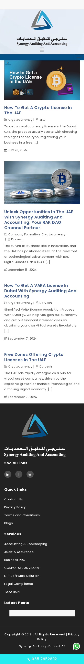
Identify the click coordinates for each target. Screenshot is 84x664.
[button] (42, 49)
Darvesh (17, 239)
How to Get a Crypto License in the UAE (38, 110)
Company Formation (24, 234)
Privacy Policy (15, 507)
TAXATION (12, 591)
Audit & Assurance (19, 552)
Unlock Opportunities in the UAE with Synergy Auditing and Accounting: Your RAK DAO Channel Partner (38, 219)
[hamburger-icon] (79, 57)
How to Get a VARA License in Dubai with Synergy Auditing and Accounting (40, 291)
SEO (42, 120)
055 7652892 (44, 658)
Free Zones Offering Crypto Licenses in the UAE (34, 357)
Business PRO (14, 560)
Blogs (8, 523)
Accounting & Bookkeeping (25, 544)
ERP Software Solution (22, 576)
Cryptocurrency (20, 120)
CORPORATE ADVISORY (22, 568)
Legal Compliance (18, 584)
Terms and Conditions (22, 515)
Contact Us (13, 499)
